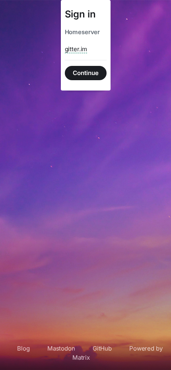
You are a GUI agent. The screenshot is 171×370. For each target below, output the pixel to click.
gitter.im (76, 49)
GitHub (102, 348)
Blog (23, 348)
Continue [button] (86, 73)
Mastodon (61, 348)
